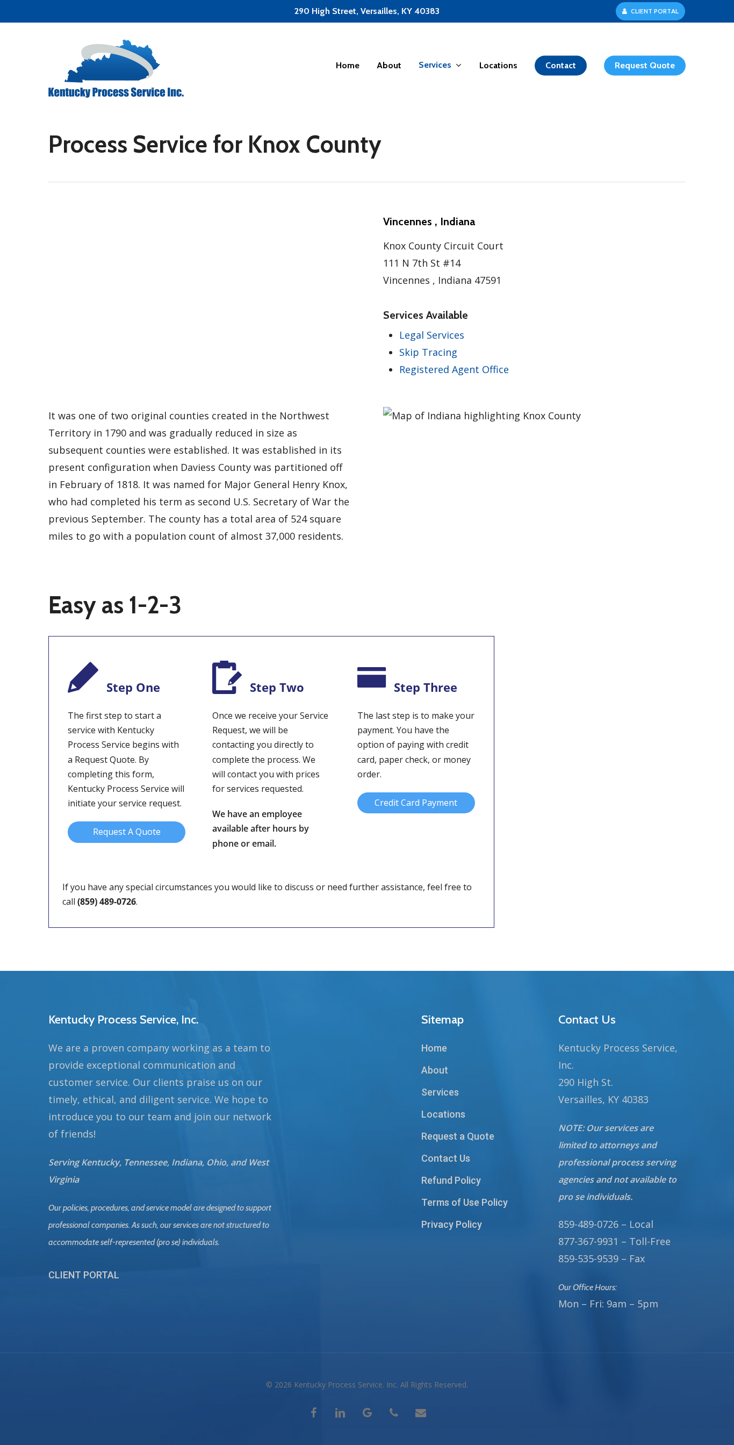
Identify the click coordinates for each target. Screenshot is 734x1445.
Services (440, 1092)
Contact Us (445, 1158)
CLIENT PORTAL (83, 1275)
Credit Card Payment (416, 803)
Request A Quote (127, 832)
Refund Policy (451, 1180)
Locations (443, 1114)
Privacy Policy (451, 1224)
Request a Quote (457, 1136)
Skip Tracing (428, 352)
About (434, 1070)
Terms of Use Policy (464, 1202)
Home (434, 1048)
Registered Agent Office (454, 369)
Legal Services (431, 334)
